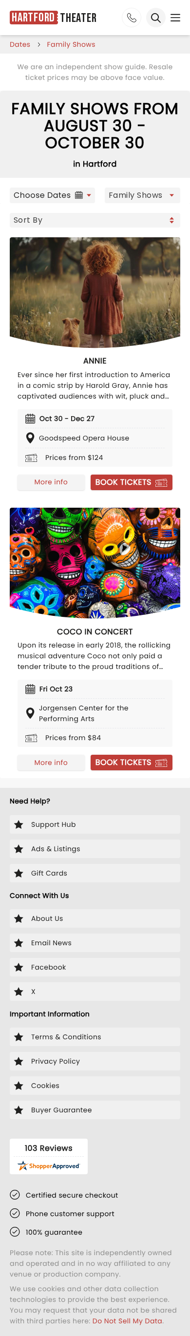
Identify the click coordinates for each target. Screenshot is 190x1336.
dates (20, 44)
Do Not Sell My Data (127, 1321)
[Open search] (156, 17)
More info (51, 482)
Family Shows (71, 44)
